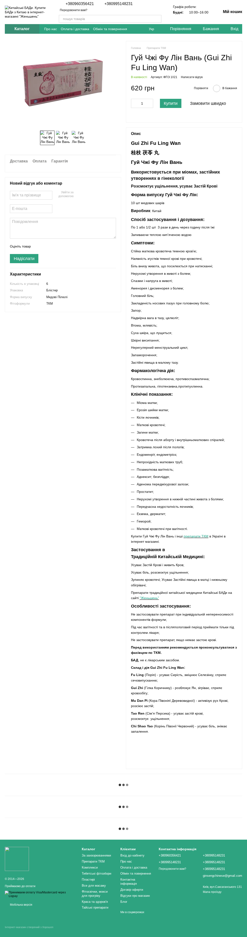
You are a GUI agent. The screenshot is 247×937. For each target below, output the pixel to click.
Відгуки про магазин (135, 895)
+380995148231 (118, 4)
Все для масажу (94, 885)
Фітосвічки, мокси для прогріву (95, 893)
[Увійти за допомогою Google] (86, 194)
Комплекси (90, 867)
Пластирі (88, 879)
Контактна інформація (128, 881)
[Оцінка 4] (62, 246)
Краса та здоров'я (95, 902)
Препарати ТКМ (93, 861)
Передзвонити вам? (73, 10)
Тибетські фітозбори (96, 873)
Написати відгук (192, 77)
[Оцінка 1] (39, 246)
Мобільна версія (20, 904)
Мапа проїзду (212, 892)
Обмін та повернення (110, 29)
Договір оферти (131, 889)
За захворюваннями (96, 855)
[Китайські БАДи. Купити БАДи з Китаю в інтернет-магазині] (17, 858)
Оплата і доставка (75, 29)
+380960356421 (80, 4)
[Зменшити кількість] (134, 103)
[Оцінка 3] (54, 246)
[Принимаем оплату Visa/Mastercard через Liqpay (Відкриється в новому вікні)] (40, 894)
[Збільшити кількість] (149, 103)
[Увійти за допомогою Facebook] (79, 194)
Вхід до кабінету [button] (132, 855)
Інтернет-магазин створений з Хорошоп (29, 927)
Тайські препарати (95, 907)
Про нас (50, 29)
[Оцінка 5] (70, 246)
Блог (123, 902)
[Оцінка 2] (46, 246)
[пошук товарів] (157, 19)
